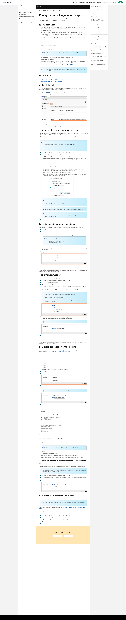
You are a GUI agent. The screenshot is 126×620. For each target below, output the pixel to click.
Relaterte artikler (23, 5)
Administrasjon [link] (89, 2)
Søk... (105, 2)
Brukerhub (48, 92)
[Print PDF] (87, 10)
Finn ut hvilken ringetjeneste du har (55, 38)
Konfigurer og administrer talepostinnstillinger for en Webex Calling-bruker (55, 77)
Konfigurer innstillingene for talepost (61, 15)
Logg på (120, 2)
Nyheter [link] (94, 2)
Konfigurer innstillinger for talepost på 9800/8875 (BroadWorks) (53, 79)
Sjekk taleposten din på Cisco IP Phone (98, 24)
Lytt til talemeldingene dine (74, 65)
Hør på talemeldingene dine (96, 39)
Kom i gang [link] (75, 2)
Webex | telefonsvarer (95, 16)
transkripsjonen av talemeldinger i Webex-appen (61, 351)
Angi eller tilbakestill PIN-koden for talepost (72, 64)
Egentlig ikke (68, 535)
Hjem (38, 6)
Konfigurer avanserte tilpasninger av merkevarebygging (51, 81)
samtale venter (72, 144)
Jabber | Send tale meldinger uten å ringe (98, 46)
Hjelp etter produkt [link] (81, 2)
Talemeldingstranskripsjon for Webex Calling (99, 36)
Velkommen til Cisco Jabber (96, 53)
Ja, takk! (57, 535)
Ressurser (99, 2)
